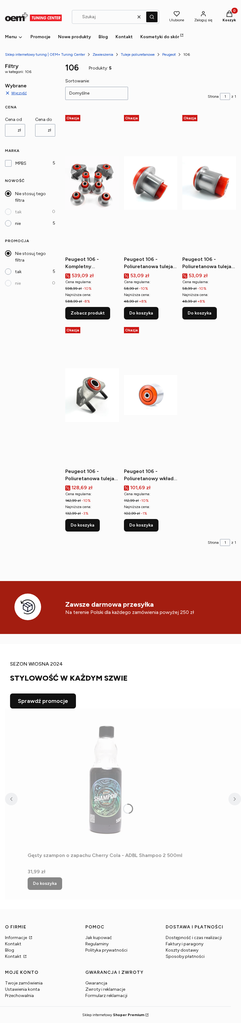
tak (18, 212)
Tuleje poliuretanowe (138, 54)
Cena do (43, 119)
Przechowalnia (19, 995)
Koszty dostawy (182, 950)
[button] (152, 17)
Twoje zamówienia (24, 983)
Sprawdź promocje (43, 701)
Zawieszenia (103, 54)
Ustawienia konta (22, 989)
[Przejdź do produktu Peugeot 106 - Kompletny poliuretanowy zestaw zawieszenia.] (92, 182)
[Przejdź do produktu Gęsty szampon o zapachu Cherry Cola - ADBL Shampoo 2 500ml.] (106, 779)
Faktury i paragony (184, 944)
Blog (9, 950)
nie (18, 223)
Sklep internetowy (113, 1015)
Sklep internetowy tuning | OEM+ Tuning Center (45, 54)
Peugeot (169, 54)
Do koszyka (141, 313)
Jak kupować (98, 937)
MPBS (20, 163)
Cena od (13, 119)
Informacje (16, 937)
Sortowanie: (77, 81)
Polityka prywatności (106, 950)
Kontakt (13, 944)
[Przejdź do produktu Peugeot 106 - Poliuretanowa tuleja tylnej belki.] (151, 182)
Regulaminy (97, 944)
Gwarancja (96, 983)
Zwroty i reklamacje (105, 989)
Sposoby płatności (185, 956)
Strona (213, 96)
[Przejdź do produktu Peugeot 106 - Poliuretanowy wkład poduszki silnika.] (151, 395)
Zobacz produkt (88, 313)
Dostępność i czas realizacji (194, 937)
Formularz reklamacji (106, 995)
